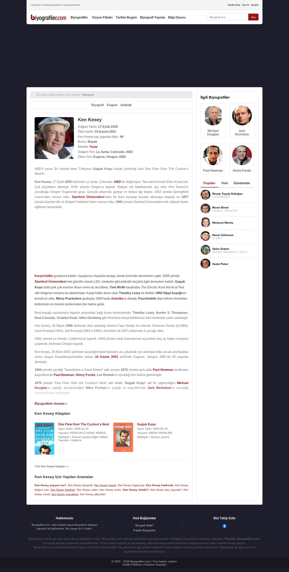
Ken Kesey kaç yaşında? (166, 489)
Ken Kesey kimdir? (135, 489)
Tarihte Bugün (126, 17)
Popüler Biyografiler (144, 530)
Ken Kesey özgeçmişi (131, 485)
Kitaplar (112, 105)
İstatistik (126, 105)
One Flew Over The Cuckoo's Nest (83, 424)
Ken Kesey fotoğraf (63, 489)
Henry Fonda (242, 170)
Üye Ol (245, 5)
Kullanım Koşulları (155, 564)
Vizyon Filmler (102, 17)
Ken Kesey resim (110, 489)
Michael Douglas (213, 132)
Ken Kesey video (87, 489)
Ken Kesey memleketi (65, 494)
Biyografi (97, 105)
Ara (253, 17)
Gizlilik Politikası (132, 564)
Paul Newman (213, 170)
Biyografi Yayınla (152, 17)
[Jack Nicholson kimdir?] (242, 116)
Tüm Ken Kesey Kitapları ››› (52, 466)
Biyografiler (79, 17)
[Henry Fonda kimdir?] (242, 156)
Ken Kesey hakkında (159, 485)
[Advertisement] (144, 55)
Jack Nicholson (242, 132)
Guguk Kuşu (146, 424)
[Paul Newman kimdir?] (213, 156)
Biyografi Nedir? (144, 525)
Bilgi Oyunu (177, 17)
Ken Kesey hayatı (105, 485)
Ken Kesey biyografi (80, 485)
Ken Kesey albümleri (93, 494)
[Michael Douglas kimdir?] (213, 116)
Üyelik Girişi (234, 5)
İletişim (255, 5)
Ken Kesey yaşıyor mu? (50, 485)
